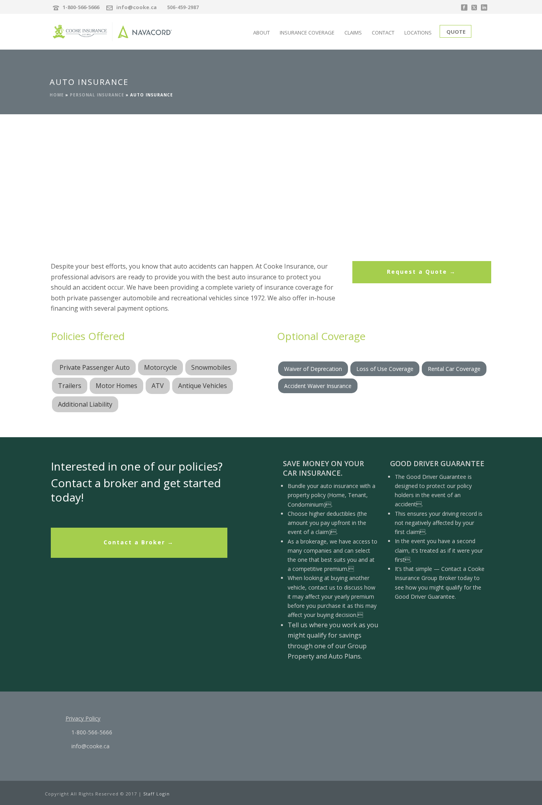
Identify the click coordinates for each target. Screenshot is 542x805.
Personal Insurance (97, 95)
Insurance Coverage (307, 32)
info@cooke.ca (136, 7)
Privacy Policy (82, 718)
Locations (418, 32)
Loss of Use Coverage (384, 369)
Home (57, 95)
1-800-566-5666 (81, 7)
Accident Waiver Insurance (318, 386)
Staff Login (156, 794)
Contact (383, 32)
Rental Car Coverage (454, 369)
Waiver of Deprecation (313, 369)
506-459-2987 (183, 7)
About (261, 32)
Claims (353, 32)
